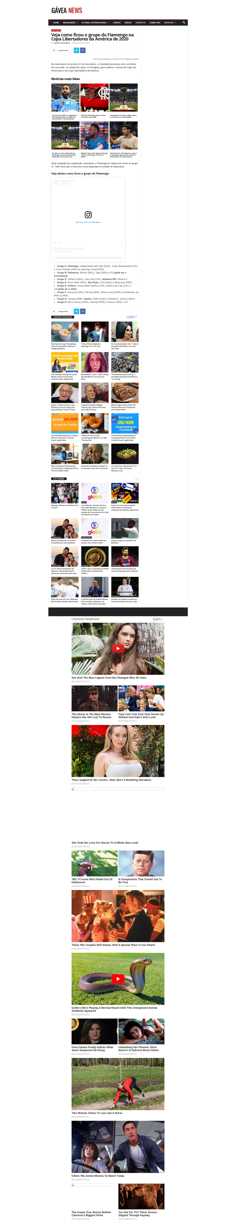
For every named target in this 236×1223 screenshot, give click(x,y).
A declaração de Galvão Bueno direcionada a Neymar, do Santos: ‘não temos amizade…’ (94, 601)
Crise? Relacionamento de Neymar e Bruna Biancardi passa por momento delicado (63, 570)
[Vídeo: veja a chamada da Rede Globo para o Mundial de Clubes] (95, 556)
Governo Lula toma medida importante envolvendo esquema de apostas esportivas (125, 507)
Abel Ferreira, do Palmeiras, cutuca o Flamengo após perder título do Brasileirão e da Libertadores (123, 155)
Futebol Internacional (94, 22)
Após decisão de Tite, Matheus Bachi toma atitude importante (64, 600)
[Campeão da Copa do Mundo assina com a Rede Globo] (95, 528)
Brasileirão (69, 22)
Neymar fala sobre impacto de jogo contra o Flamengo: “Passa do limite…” (94, 155)
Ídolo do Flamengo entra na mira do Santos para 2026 (93, 116)
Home (56, 22)
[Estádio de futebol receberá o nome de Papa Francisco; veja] (125, 587)
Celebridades (56, 537)
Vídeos (128, 22)
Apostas (168, 22)
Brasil (54, 502)
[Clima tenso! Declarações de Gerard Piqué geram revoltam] (125, 556)
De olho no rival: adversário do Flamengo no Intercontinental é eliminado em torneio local (64, 155)
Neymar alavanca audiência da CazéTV (64, 506)
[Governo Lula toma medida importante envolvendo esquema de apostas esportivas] (125, 493)
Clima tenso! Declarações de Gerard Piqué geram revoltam (124, 569)
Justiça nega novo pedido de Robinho (123, 541)
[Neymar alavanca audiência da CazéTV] (65, 493)
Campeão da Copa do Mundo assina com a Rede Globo (93, 541)
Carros (117, 22)
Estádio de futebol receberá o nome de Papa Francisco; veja (124, 600)
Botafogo (85, 566)
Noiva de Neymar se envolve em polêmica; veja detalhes (63, 541)
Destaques (56, 30)
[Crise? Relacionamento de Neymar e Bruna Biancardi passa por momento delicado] (65, 556)
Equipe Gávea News (62, 43)
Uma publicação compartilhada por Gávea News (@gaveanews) (88, 258)
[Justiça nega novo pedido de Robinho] (125, 528)
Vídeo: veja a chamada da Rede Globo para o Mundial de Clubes (95, 570)
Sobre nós (155, 22)
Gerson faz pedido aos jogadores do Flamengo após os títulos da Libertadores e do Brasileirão (64, 117)
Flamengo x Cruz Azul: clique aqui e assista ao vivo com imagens (123, 116)
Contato (140, 22)
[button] (184, 22)
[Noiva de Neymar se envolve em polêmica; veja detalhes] (65, 528)
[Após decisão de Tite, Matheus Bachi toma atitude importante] (65, 587)
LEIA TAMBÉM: (58, 479)
